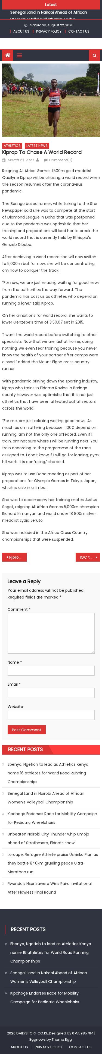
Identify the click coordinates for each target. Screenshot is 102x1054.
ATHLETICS (12, 145)
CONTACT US (78, 31)
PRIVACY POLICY (48, 31)
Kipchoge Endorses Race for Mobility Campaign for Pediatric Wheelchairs (52, 818)
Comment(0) (60, 160)
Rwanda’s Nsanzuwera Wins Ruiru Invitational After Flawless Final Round (50, 888)
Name (15, 662)
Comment (19, 609)
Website (15, 706)
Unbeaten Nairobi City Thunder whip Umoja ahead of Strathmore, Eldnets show (48, 838)
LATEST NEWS (37, 145)
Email (14, 684)
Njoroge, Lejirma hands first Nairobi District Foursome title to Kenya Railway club (18, 557)
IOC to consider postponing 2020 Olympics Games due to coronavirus (90, 557)
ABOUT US (21, 31)
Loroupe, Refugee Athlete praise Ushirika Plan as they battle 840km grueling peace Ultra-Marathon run (53, 863)
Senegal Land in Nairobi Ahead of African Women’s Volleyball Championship (46, 798)
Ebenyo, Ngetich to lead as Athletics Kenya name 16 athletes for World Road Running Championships (48, 773)
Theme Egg (62, 1039)
